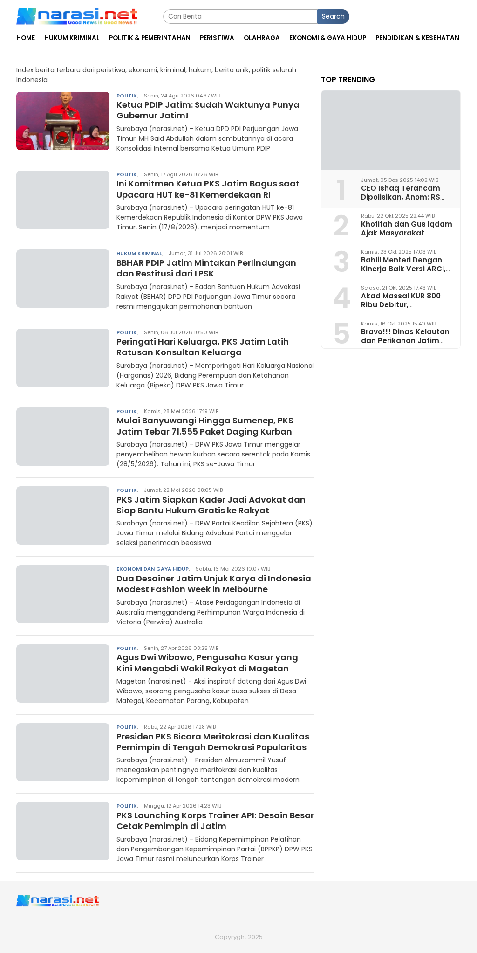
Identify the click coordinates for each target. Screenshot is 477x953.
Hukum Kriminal (139, 253)
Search (333, 16)
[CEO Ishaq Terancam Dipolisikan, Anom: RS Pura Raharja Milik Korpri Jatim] (391, 130)
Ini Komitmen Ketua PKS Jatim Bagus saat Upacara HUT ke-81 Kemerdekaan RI (208, 189)
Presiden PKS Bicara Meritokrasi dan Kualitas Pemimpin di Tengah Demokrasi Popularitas (212, 742)
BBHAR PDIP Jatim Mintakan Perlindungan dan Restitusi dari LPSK (206, 268)
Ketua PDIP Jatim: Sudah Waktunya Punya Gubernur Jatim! (208, 110)
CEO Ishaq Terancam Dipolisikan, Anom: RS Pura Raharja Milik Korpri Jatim (406, 201)
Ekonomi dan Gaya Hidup (152, 569)
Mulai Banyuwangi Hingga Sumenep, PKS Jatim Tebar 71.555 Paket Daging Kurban (204, 425)
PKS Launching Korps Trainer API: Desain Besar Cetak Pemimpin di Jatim (215, 820)
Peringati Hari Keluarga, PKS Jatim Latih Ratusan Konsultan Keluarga (202, 347)
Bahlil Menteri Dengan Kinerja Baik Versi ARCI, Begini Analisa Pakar (403, 269)
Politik (126, 95)
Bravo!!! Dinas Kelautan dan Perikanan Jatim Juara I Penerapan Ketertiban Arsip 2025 (405, 345)
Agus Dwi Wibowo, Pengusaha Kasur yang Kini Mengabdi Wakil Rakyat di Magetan (207, 662)
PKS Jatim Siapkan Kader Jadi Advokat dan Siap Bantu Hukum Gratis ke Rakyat (211, 505)
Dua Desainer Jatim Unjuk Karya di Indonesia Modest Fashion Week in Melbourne (213, 584)
